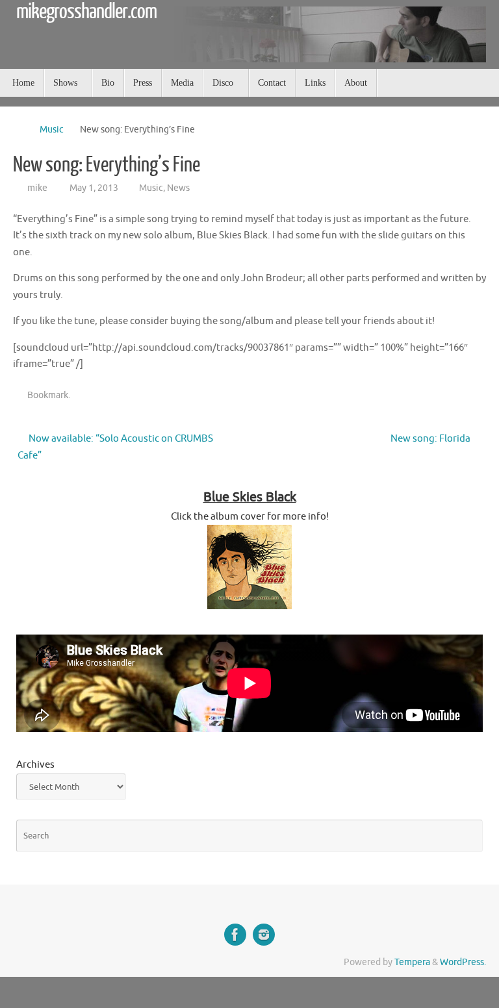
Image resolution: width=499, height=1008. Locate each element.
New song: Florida (431, 439)
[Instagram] (264, 935)
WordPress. (463, 962)
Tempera (412, 962)
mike (37, 188)
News (178, 188)
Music (52, 129)
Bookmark (47, 395)
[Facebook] (235, 935)
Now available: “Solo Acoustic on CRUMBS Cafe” (115, 447)
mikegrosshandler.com (86, 11)
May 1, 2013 (94, 188)
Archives (35, 765)
